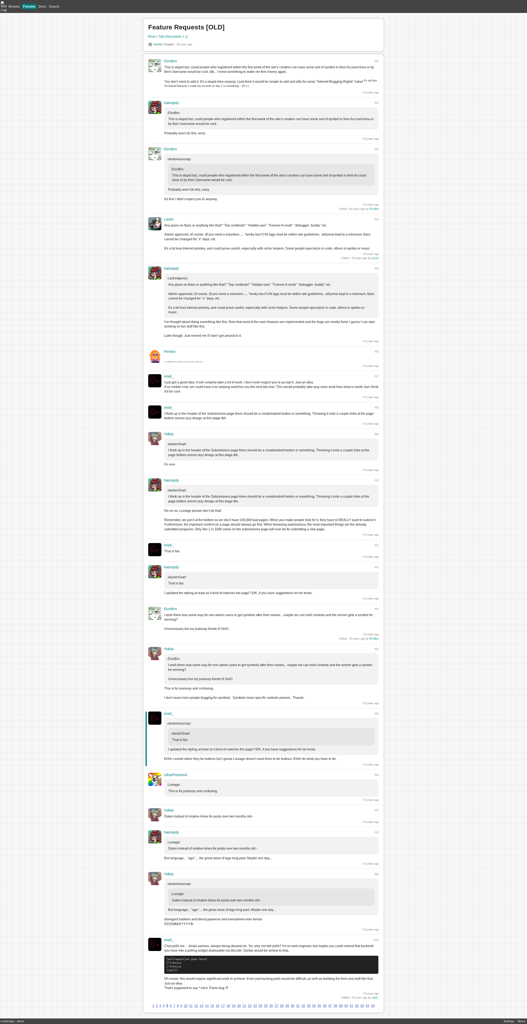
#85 (376, 268)
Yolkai (169, 434)
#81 (376, 61)
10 (186, 1006)
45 (373, 1006)
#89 (376, 434)
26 (271, 1006)
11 (191, 1006)
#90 (376, 480)
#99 (376, 874)
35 (319, 1006)
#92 (376, 567)
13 (201, 1006)
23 (255, 1006)
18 (228, 1006)
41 (351, 1006)
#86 (376, 351)
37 (330, 1006)
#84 (376, 219)
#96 (376, 775)
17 (223, 1006)
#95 (376, 713)
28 (282, 1006)
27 (276, 1006)
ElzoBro (170, 61)
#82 (376, 102)
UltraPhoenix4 (175, 775)
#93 (376, 609)
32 (303, 1006)
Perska (169, 351)
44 (367, 1006)
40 (346, 1006)
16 (217, 1006)
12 (196, 1006)
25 (266, 1006)
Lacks (169, 219)
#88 (376, 407)
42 (357, 1006)
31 (298, 1006)
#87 (376, 376)
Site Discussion (170, 36)
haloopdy (171, 103)
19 (234, 1006)
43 (362, 1006)
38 (335, 1006)
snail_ (169, 376)
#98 (376, 832)
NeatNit (158, 44)
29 (287, 1006)
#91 (376, 545)
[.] (186, 36)
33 (308, 1006)
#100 (376, 940)
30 (292, 1006)
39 (341, 1006)
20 (239, 1006)
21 (244, 1006)
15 (212, 1006)
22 (250, 1006)
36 (324, 1006)
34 (314, 1006)
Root (151, 36)
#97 (376, 810)
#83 (376, 149)
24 (260, 1006)
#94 (376, 649)
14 (207, 1006)
